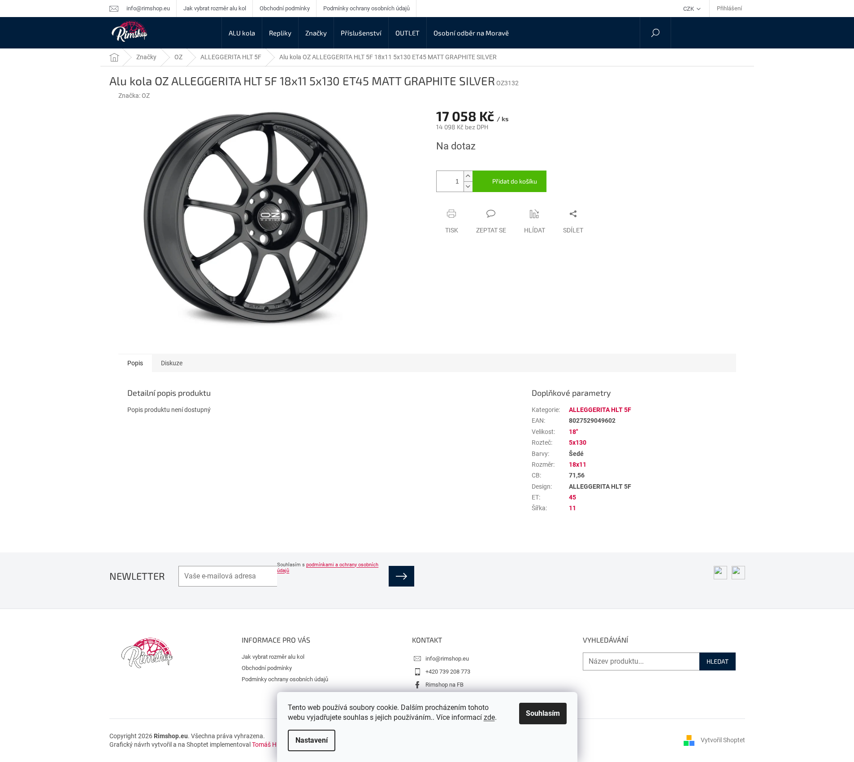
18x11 (577, 464)
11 (572, 508)
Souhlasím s (327, 568)
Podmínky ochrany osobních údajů (366, 8)
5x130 (577, 442)
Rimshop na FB (444, 684)
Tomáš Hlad (268, 744)
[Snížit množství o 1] (468, 186)
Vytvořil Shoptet (723, 740)
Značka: (134, 95)
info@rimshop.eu (447, 658)
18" (573, 431)
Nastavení (311, 740)
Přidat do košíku (514, 181)
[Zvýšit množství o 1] (468, 176)
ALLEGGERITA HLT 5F (600, 409)
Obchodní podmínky (285, 8)
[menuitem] (242, 32)
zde (489, 717)
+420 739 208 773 (447, 671)
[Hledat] (655, 32)
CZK (689, 8)
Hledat (717, 661)
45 (572, 497)
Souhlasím (543, 713)
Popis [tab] (135, 363)
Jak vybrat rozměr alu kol (214, 8)
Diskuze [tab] (171, 363)
